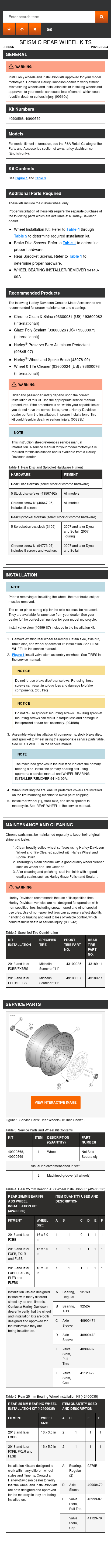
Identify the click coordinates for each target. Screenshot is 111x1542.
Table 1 (69, 242)
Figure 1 (21, 178)
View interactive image (56, 1102)
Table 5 (20, 236)
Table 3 (40, 178)
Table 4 (73, 229)
